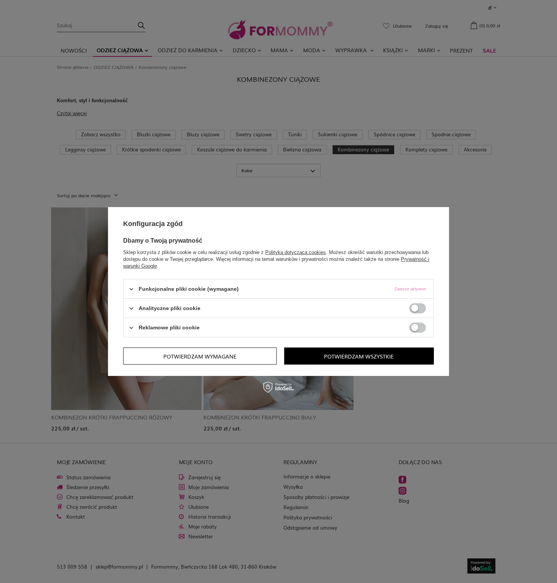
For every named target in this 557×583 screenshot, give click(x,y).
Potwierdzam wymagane (199, 356)
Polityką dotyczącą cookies (295, 252)
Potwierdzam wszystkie (359, 356)
